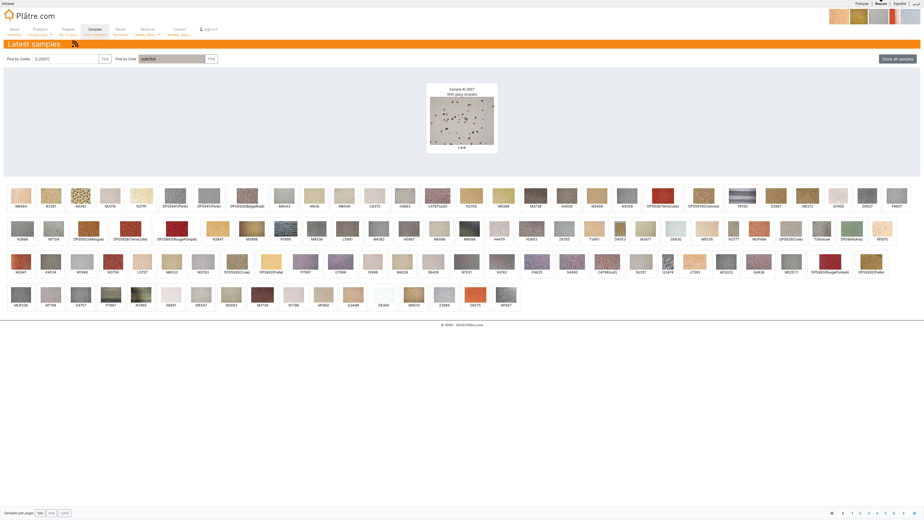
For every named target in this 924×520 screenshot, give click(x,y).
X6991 (171, 305)
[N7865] (141, 294)
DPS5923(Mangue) (89, 239)
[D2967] (776, 196)
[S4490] (572, 262)
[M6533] (172, 262)
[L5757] (142, 262)
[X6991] (171, 294)
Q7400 (838, 206)
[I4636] (314, 196)
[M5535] (707, 229)
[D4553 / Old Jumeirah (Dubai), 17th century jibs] (620, 229)
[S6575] (475, 294)
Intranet (8, 3)
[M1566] (910, 16)
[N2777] (733, 229)
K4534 (50, 272)
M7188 (50, 305)
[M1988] (82, 262)
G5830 (675, 239)
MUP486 (759, 239)
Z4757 (81, 305)
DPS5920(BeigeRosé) (247, 206)
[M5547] (201, 294)
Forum (120, 32)
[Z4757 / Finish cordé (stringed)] (81, 294)
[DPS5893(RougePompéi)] (177, 229)
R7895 (286, 239)
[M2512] (839, 16)
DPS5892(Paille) (871, 272)
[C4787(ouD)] (437, 196)
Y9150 (742, 206)
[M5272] (807, 196)
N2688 (22, 239)
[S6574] (894, 16)
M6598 (344, 206)
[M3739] (262, 294)
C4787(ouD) (437, 206)
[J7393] (694, 262)
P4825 (537, 272)
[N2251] (641, 262)
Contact (180, 32)
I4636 (314, 206)
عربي (916, 3)
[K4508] (567, 196)
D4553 (620, 239)
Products (38, 32)
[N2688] (22, 229)
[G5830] (676, 229)
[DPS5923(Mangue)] (88, 229)
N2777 (734, 239)
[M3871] (645, 229)
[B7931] (467, 262)
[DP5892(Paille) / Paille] (271, 262)
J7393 (695, 272)
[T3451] (594, 229)
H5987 (409, 239)
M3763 (203, 272)
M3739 (262, 305)
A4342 (81, 206)
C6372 (375, 206)
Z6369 (383, 305)
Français (862, 3)
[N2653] (532, 229)
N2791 (141, 206)
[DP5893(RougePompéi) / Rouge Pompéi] (830, 262)
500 (51, 513)
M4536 (317, 239)
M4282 (379, 239)
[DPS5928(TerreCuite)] (130, 229)
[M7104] (54, 229)
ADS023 (726, 272)
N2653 (531, 239)
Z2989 (444, 305)
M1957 (506, 305)
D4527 (867, 206)
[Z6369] (383, 294)
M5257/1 (792, 272)
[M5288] (504, 196)
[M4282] (379, 229)
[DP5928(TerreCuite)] (663, 196)
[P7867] (111, 294)
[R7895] (285, 229)
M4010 (414, 305)
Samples (95, 32)
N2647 (218, 239)
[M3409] (597, 196)
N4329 (627, 206)
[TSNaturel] (822, 229)
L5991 (348, 239)
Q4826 (758, 272)
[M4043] (284, 196)
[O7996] (340, 262)
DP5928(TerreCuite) (663, 206)
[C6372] (374, 196)
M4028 (402, 272)
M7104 (53, 239)
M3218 (110, 206)
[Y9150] (742, 196)
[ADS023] (726, 262)
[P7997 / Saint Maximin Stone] (305, 262)
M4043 (284, 206)
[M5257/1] (791, 262)
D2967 (776, 206)
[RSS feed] (75, 43)
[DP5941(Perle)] (209, 196)
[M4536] (317, 229)
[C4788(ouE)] (607, 262)
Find (105, 59)
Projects (68, 32)
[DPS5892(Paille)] (871, 262)
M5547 (201, 305)
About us (146, 32)
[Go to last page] (914, 513)
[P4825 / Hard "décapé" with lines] (537, 262)
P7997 (306, 272)
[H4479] (499, 229)
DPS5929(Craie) (237, 272)
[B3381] (51, 196)
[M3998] (252, 229)
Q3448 (353, 305)
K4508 (567, 206)
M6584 (21, 206)
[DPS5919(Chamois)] (703, 196)
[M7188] (51, 294)
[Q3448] (353, 294)
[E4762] (502, 262)
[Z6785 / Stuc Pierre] (564, 229)
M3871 (645, 239)
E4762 (502, 272)
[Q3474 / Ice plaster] (668, 262)
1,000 (64, 513)
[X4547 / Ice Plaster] (878, 16)
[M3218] (110, 196)
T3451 (594, 239)
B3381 (51, 206)
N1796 (294, 305)
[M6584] (21, 196)
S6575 (475, 305)
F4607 (897, 206)
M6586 (439, 239)
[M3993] (231, 294)
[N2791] (141, 196)
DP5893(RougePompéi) (830, 272)
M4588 (469, 239)
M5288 (503, 206)
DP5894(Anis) (852, 239)
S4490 (572, 272)
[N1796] (293, 294)
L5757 (142, 272)
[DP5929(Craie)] (791, 229)
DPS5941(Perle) (175, 206)
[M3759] (113, 262)
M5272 (807, 206)
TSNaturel (822, 239)
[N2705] (471, 196)
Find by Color (126, 59)
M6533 (172, 272)
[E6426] (433, 262)
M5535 (707, 239)
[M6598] (344, 196)
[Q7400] (838, 196)
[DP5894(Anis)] (852, 229)
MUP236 (21, 305)
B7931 (467, 272)
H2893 (405, 206)
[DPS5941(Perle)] (175, 196)
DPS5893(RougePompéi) (177, 239)
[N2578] (859, 16)
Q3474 (668, 272)
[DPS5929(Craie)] (237, 262)
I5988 (373, 272)
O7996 (340, 272)
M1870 (882, 239)
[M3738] (535, 196)
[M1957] (506, 294)
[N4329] (627, 196)
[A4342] (80, 196)
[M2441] (21, 262)
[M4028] (402, 262)
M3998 (252, 239)
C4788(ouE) (607, 272)
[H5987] (409, 229)
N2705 (471, 206)
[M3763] (203, 262)
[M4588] (469, 229)
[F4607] (897, 196)
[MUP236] (21, 294)
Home (14, 32)
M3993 (231, 305)
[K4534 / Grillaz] (51, 262)
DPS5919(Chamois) (703, 206)
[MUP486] (759, 229)
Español (900, 3)
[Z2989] (444, 294)
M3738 (535, 206)
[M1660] (324, 294)
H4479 (499, 239)
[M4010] (414, 294)
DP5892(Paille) (271, 272)
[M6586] (439, 229)
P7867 (111, 305)
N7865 (141, 305)
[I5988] (373, 262)
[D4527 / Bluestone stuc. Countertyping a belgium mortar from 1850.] (867, 196)
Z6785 (564, 239)
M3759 (113, 272)
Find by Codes (18, 59)
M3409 (597, 206)
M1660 (323, 305)
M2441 (21, 272)
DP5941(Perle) (209, 206)
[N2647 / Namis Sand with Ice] (218, 229)
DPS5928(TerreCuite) (131, 239)
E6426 (433, 272)
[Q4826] (759, 262)
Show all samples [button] (898, 59)
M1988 (82, 272)
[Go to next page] (903, 513)
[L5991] (347, 229)
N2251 (641, 272)
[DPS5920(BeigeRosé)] (247, 196)
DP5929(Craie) (791, 239)
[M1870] (882, 229)
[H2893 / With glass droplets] (405, 196)
